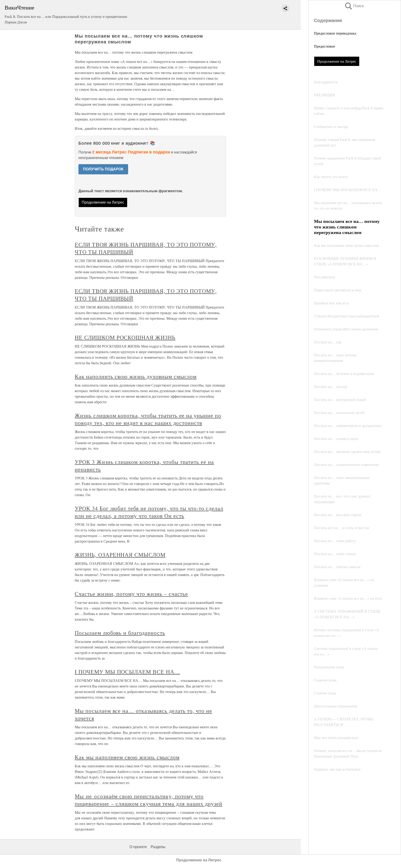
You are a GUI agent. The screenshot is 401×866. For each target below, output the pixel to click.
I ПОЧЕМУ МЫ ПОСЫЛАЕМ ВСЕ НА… (127, 671)
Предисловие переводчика (335, 33)
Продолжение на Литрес (336, 61)
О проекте (138, 847)
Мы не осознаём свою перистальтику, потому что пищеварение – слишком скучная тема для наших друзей (148, 799)
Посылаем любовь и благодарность (120, 632)
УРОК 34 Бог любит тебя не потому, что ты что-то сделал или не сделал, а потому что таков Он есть (149, 512)
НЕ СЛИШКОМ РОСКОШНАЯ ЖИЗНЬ (125, 337)
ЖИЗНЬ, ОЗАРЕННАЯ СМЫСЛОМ (120, 554)
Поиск (354, 6)
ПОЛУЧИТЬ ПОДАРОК (103, 169)
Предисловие (324, 46)
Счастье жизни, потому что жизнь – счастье (131, 593)
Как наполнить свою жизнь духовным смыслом (136, 376)
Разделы (158, 847)
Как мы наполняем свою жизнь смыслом (127, 757)
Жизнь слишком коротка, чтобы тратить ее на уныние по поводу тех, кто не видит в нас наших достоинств (148, 419)
